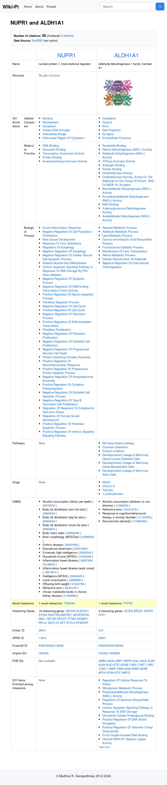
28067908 (71, 545)
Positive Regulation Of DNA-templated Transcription (67, 324)
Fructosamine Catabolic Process (123, 247)
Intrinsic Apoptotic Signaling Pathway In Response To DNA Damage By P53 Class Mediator (68, 271)
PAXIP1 (62, 619)
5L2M (151, 661)
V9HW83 (114, 653)
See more (104, 747)
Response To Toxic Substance (62, 243)
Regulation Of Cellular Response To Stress (124, 682)
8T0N (110, 672)
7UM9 (120, 668)
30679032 (49, 505)
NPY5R (51, 619)
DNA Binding (51, 145)
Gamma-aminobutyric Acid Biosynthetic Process (127, 241)
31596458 (140, 521)
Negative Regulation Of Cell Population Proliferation (67, 233)
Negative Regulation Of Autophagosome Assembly (68, 379)
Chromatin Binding (54, 149)
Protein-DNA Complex (56, 130)
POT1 (102, 615)
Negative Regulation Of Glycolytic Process (64, 316)
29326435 (76, 576)
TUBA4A (69, 603)
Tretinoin (107, 490)
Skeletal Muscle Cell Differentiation (65, 263)
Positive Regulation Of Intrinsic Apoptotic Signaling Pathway (69, 433)
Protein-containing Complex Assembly (67, 357)
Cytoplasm (49, 126)
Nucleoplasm (51, 122)
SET (62, 623)
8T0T (117, 672)
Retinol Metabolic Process (118, 255)
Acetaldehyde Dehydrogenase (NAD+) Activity (126, 218)
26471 (42, 630)
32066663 (75, 580)
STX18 (70, 623)
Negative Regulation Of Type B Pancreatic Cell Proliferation (62, 402)
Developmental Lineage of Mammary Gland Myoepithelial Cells (125, 465)
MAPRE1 (66, 615)
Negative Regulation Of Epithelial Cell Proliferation (66, 343)
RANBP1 (82, 619)
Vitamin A (108, 486)
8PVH (102, 672)
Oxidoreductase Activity (117, 173)
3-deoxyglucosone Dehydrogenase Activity (124, 210)
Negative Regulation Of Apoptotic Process (64, 280)
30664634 (49, 513)
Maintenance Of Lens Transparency (124, 251)
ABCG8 (70, 611)
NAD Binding (110, 204)
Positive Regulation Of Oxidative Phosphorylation (63, 386)
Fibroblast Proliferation (57, 329)
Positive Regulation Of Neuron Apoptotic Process (68, 296)
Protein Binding (52, 157)
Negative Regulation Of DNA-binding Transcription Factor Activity (65, 288)
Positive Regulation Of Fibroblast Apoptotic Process (63, 426)
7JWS (133, 665)
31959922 (122, 505)
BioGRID (37, 40)
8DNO (135, 668)
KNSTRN (54, 615)
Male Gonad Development (59, 239)
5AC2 (143, 661)
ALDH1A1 (126, 55)
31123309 (144, 517)
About (39, 6)
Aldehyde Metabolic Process (120, 231)
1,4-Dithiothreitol (112, 494)
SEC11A (53, 623)
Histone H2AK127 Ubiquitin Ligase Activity (124, 741)
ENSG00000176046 (51, 645)
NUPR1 (66, 55)
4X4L (135, 661)
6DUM (124, 665)
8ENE (144, 668)
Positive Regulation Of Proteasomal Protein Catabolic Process (65, 371)
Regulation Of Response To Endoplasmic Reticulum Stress (68, 410)
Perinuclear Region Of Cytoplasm (64, 138)
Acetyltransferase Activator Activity (65, 161)
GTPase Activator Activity (118, 161)
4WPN (128, 661)
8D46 (127, 668)
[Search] (160, 6)
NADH (106, 482)
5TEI (117, 665)
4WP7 (119, 661)
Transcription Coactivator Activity (63, 153)
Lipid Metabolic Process (117, 235)
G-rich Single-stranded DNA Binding (124, 735)
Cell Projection (111, 130)
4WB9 (102, 661)
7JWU (150, 665)
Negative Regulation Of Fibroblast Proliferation (64, 335)
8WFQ (126, 672)
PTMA (72, 619)
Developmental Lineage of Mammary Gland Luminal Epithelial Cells (125, 457)
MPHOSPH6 (81, 615)
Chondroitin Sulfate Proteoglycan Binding (128, 715)
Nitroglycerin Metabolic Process (122, 688)
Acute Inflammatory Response (62, 227)
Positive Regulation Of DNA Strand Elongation (124, 721)
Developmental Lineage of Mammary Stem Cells (125, 472)
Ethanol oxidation (113, 451)
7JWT (141, 665)
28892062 (73, 533)
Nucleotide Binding (114, 145)
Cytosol (107, 122)
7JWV (102, 668)
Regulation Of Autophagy (58, 247)
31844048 (85, 556)
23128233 (49, 564)
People (51, 6)
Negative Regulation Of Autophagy (64, 251)
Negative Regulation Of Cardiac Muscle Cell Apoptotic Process (67, 257)
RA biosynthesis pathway (118, 443)
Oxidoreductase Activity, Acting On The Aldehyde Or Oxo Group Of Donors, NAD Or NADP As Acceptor (128, 181)
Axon (105, 126)
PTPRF (128, 603)
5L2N (102, 665)
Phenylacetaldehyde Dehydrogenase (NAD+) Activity (125, 694)
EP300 (43, 615)
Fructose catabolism (115, 447)
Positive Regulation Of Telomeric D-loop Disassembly (127, 729)
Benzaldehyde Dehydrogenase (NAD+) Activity (126, 191)
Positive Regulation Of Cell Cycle (64, 310)
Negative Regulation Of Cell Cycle (64, 306)
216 (101, 630)
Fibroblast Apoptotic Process (61, 302)
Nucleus (48, 118)
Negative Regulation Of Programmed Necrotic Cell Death (66, 351)
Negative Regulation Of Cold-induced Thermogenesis (125, 265)
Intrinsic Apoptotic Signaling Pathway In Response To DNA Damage (127, 709)
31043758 (78, 584)
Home (28, 6)
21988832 (67, 35)
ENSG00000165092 (111, 645)
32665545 (88, 537)
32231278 (71, 588)
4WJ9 (110, 661)
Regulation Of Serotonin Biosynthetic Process (125, 702)
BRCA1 (138, 611)
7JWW (111, 668)
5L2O (109, 665)
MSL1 (42, 619)
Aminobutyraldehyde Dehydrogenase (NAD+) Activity (125, 198)
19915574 (50, 572)
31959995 (70, 595)
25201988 (80, 548)
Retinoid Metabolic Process (119, 227)
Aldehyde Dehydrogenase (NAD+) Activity (123, 155)
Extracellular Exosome (116, 138)
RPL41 (43, 623)
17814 (42, 638)
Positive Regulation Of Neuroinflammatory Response (61, 363)
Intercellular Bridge (54, 134)
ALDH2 (128, 611)
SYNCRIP (82, 623)
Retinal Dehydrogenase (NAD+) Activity (127, 149)
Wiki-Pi (11, 6)
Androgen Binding (113, 165)
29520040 (85, 552)
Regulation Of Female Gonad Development (61, 418)
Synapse (108, 134)
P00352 (103, 653)
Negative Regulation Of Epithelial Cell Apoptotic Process (66, 394)
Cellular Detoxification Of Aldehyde (124, 259)
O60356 (43, 653)
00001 (102, 638)
